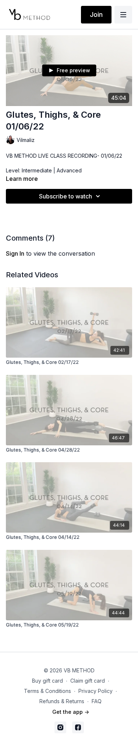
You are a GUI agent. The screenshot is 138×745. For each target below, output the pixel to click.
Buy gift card (47, 681)
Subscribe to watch (65, 196)
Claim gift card (87, 681)
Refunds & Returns (61, 701)
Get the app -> (70, 712)
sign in (15, 253)
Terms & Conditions (47, 691)
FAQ (97, 701)
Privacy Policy (95, 691)
